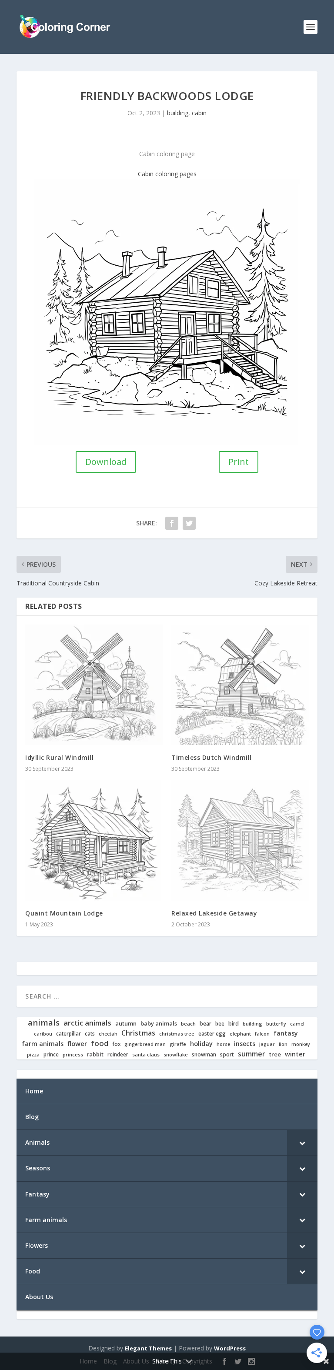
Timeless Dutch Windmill (211, 757)
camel (297, 1024)
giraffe (178, 1044)
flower (77, 1044)
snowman (204, 1054)
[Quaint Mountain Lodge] (94, 840)
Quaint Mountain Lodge (64, 913)
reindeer (117, 1054)
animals (44, 1022)
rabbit (95, 1054)
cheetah (108, 1034)
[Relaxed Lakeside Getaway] (240, 840)
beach (188, 1024)
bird (233, 1023)
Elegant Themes (148, 1348)
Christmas (138, 1033)
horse (223, 1044)
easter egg (212, 1033)
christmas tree (176, 1034)
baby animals (158, 1023)
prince (51, 1054)
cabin (199, 113)
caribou (43, 1034)
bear (205, 1023)
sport (227, 1054)
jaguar (267, 1044)
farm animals (42, 1044)
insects (244, 1044)
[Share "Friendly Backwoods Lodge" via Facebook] (171, 523)
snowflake (176, 1055)
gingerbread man (145, 1044)
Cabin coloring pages (167, 174)
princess (73, 1055)
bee (219, 1023)
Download (106, 462)
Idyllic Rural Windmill (59, 757)
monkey (300, 1044)
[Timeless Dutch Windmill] (240, 685)
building (177, 113)
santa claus (146, 1055)
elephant (240, 1034)
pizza (33, 1055)
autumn (126, 1023)
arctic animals (87, 1023)
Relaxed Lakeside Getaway (214, 913)
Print (238, 462)
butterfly (276, 1024)
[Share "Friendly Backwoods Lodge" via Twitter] (189, 523)
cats (90, 1033)
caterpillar (68, 1033)
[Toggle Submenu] (302, 1142)
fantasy (286, 1033)
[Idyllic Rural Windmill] (94, 685)
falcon (262, 1034)
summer (251, 1054)
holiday (201, 1043)
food (99, 1043)
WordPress (230, 1348)
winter (295, 1054)
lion (283, 1044)
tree (275, 1054)
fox (116, 1044)
